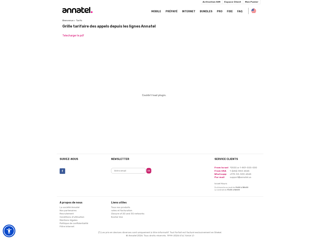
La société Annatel (69, 207)
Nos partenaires (68, 210)
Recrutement (67, 213)
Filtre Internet (67, 226)
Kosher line (117, 217)
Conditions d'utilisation (72, 217)
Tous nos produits (120, 207)
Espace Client (232, 2)
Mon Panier (251, 2)
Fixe (230, 11)
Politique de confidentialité (74, 223)
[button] (9, 231)
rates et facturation (121, 210)
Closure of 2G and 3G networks (127, 213)
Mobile (156, 11)
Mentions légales (69, 220)
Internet (188, 11)
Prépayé (172, 11)
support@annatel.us (240, 177)
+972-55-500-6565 (240, 174)
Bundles (206, 11)
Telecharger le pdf (73, 35)
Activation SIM (211, 2)
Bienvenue (68, 20)
